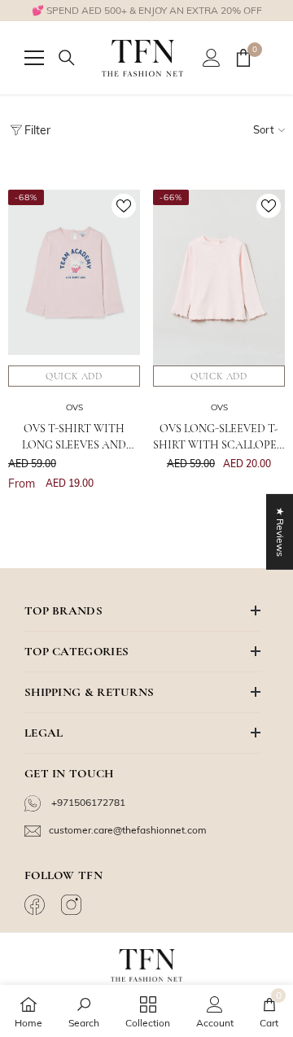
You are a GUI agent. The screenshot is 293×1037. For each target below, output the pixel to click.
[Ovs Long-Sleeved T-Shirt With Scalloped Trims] (219, 277)
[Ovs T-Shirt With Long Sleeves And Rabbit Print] (74, 277)
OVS (74, 407)
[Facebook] (36, 905)
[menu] (34, 58)
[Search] (67, 58)
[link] (84, 1011)
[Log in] (212, 58)
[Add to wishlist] (124, 206)
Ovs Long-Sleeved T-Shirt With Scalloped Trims (219, 437)
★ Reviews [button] (280, 532)
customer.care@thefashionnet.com (128, 830)
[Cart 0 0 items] (243, 58)
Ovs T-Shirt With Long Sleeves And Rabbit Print (74, 437)
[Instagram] (73, 905)
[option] (146, 10)
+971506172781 (87, 802)
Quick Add (74, 376)
